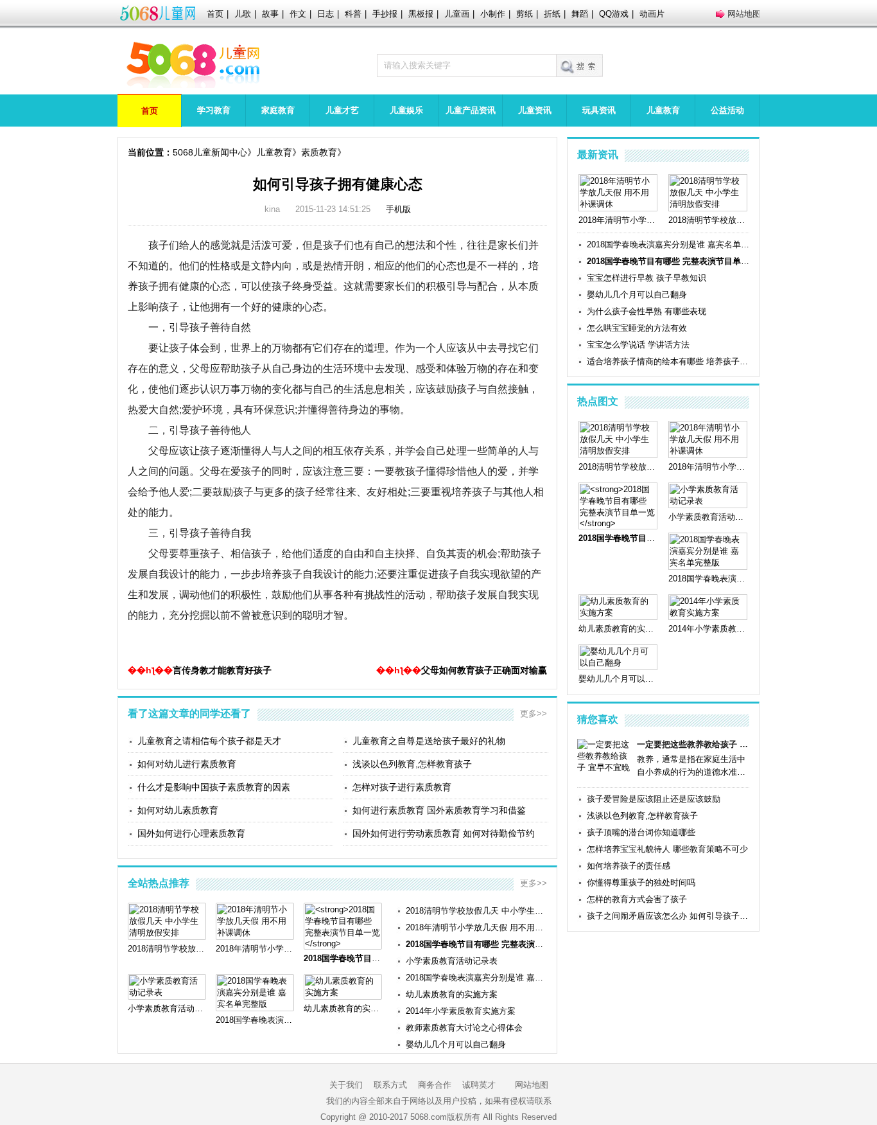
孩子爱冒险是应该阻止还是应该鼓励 (653, 799)
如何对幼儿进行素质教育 (186, 764)
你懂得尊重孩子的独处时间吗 (641, 882)
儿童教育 (663, 110)
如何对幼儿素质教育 (177, 810)
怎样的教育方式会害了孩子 (637, 899)
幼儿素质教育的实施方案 (452, 994)
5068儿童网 (157, 14)
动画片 (651, 14)
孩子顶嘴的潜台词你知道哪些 (641, 832)
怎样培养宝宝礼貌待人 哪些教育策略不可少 (667, 849)
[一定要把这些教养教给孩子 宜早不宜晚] (604, 767)
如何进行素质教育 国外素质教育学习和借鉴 (439, 810)
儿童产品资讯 (471, 110)
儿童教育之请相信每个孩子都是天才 (209, 741)
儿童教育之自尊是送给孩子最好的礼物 (428, 741)
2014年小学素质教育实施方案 (461, 1011)
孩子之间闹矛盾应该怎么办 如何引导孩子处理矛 (668, 916)
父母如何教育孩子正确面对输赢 (484, 670)
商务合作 (434, 1085)
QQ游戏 (614, 14)
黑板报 (420, 14)
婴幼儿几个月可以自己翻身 (456, 1044)
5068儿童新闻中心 (210, 152)
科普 (353, 14)
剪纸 (524, 14)
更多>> (533, 713)
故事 (270, 14)
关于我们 (346, 1085)
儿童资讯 (534, 110)
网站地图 (744, 14)
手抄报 (384, 14)
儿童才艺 (342, 110)
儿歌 (242, 14)
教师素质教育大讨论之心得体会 (464, 1027)
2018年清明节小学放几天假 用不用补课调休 (476, 927)
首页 (215, 14)
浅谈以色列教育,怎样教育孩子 (412, 764)
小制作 (492, 14)
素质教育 (319, 152)
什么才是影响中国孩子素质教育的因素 (213, 787)
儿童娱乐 (406, 110)
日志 (325, 14)
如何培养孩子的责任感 (628, 866)
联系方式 (390, 1085)
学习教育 (213, 110)
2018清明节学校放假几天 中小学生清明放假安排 (476, 911)
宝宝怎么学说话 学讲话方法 (638, 345)
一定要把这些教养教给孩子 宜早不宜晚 (693, 744)
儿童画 (456, 14)
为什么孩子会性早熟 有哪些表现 (646, 311)
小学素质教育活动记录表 (452, 961)
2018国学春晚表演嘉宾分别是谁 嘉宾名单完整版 (476, 977)
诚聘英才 (479, 1085)
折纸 (552, 14)
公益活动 (727, 110)
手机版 (398, 209)
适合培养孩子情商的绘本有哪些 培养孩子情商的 (668, 361)
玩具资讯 (599, 110)
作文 (298, 14)
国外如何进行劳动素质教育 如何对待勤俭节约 (443, 833)
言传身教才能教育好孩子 (222, 670)
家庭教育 (278, 110)
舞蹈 (579, 14)
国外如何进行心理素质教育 (191, 833)
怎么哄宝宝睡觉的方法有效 (637, 328)
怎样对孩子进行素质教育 (401, 787)
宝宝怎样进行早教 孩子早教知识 (646, 278)
